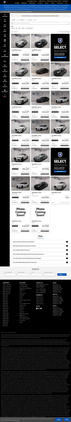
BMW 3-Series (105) (7, 286)
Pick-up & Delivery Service (25, 303)
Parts (21, 301)
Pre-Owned (40, 3)
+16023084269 (42, 289)
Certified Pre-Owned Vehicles (26, 288)
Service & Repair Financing (25, 300)
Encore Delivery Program (25, 318)
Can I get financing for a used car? (21, 250)
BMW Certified (32, 3)
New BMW (17, 3)
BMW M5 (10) (5, 308)
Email (21, 272)
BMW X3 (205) (6, 313)
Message (48, 272)
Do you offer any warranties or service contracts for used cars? (28, 254)
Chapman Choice (39, 296)
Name (7, 272)
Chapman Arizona (39, 298)
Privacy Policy (22, 320)
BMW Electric (24, 3)
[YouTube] (41, 308)
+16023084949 (42, 292)
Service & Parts (60, 3)
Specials (46, 3)
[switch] (13, 28)
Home (4, 11)
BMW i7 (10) (5, 298)
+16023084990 (43, 290)
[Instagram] (39, 308)
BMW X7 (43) (5, 322)
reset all (35, 19)
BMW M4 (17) (5, 306)
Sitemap (21, 322)
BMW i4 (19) (5, 295)
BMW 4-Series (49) (7, 288)
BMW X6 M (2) (6, 320)
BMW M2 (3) (5, 303)
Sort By (59, 31)
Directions (22, 306)
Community (22, 311)
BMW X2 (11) (5, 311)
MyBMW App (22, 315)
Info (66, 3)
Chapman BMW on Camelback (32, 1)
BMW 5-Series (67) (7, 289)
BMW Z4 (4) (5, 325)
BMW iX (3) (5, 300)
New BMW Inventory (24, 284)
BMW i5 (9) (5, 296)
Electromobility (23, 293)
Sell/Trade (22, 295)
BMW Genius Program (24, 313)
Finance (52, 3)
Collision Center (23, 305)
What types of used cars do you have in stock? (24, 246)
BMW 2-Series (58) (7, 284)
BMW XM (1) (5, 323)
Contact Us (22, 308)
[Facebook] (37, 308)
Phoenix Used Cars (40, 303)
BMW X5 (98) (5, 315)
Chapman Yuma (39, 302)
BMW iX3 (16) (5, 301)
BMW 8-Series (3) (6, 293)
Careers (21, 310)
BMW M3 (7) (5, 305)
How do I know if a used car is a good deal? (23, 241)
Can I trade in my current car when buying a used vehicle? (27, 258)
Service (21, 298)
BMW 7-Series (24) (6, 291)
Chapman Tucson (39, 300)
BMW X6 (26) (5, 318)
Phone (32, 272)
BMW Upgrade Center (24, 317)
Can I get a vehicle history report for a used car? (25, 262)
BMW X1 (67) (5, 310)
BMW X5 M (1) (5, 317)
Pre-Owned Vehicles (24, 286)
